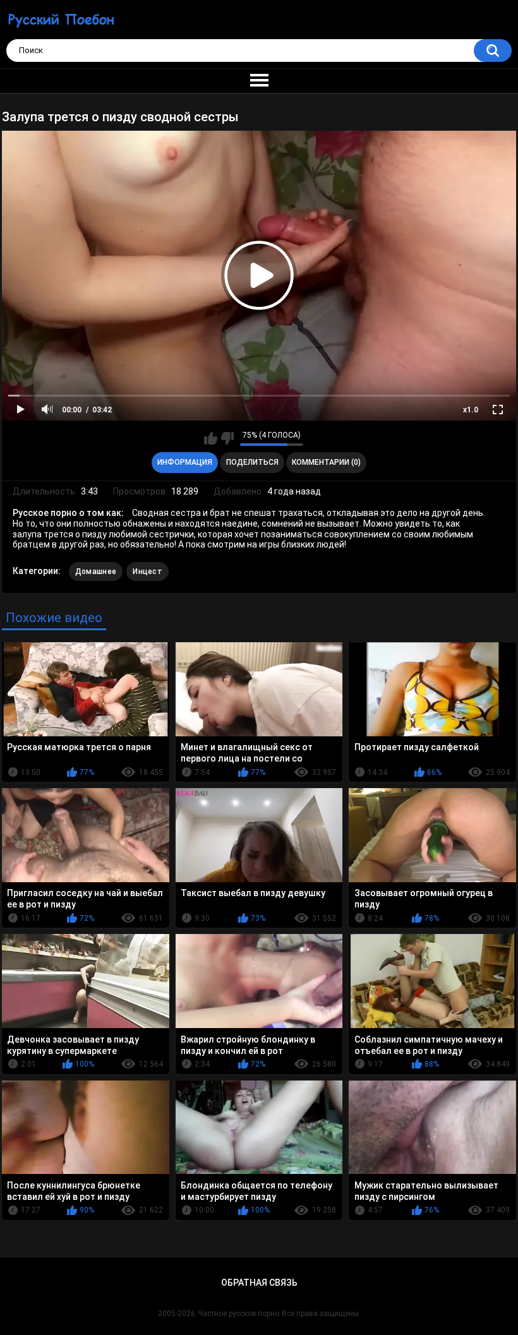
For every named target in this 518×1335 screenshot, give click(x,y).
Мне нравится (210, 438)
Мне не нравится (227, 438)
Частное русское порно (238, 1313)
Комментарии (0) (326, 462)
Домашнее (95, 571)
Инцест (147, 571)
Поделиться (252, 462)
